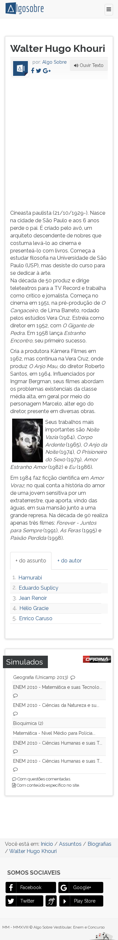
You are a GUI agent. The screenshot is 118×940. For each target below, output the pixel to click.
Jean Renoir (33, 598)
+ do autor (69, 560)
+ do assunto (30, 560)
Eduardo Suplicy (38, 588)
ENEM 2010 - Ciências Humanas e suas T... (57, 743)
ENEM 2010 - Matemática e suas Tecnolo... (57, 687)
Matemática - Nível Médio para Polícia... (54, 733)
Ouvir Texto (91, 65)
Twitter (27, 901)
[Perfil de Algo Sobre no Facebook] (32, 70)
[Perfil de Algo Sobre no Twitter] (38, 70)
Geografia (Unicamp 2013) (40, 677)
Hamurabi (30, 578)
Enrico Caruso (35, 618)
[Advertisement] (59, 143)
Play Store (84, 901)
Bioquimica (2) (28, 723)
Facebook (30, 887)
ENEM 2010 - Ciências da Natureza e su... (56, 705)
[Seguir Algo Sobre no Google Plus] (46, 70)
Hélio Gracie (34, 608)
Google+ (82, 887)
